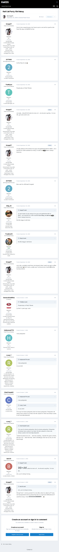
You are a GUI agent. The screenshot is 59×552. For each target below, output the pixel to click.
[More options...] (55, 24)
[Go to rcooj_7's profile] (8, 362)
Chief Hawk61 (8, 392)
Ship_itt (8, 206)
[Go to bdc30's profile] (8, 466)
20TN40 (9, 59)
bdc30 (9, 458)
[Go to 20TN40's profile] (8, 67)
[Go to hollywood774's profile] (8, 337)
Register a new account (17, 534)
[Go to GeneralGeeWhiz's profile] (8, 305)
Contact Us (29, 549)
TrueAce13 (9, 234)
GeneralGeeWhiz (9, 297)
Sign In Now (41, 534)
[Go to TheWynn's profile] (8, 92)
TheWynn (9, 84)
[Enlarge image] (27, 63)
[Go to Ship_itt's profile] (8, 213)
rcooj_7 (8, 355)
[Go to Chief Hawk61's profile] (8, 400)
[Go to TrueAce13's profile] (8, 241)
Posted (23, 24)
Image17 (11, 16)
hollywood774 (9, 330)
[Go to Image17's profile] (4, 16)
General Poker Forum (24, 17)
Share (42, 16)
